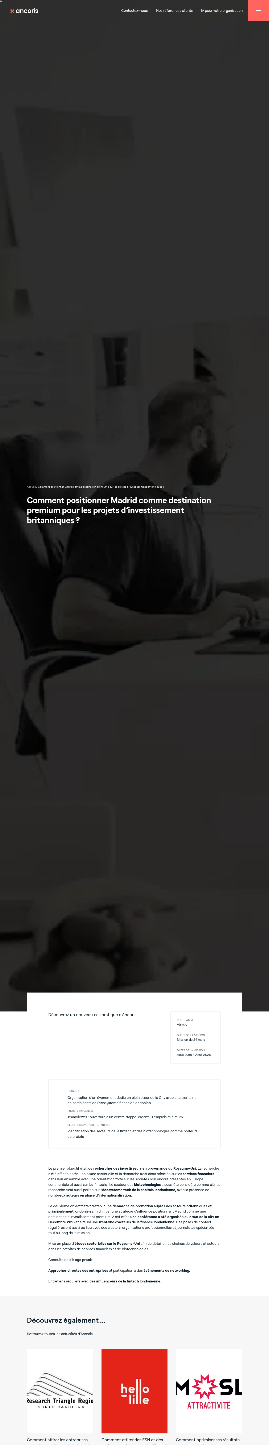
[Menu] (258, 10)
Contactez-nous (134, 10)
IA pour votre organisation (222, 10)
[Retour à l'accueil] (26, 10)
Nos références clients (174, 10)
